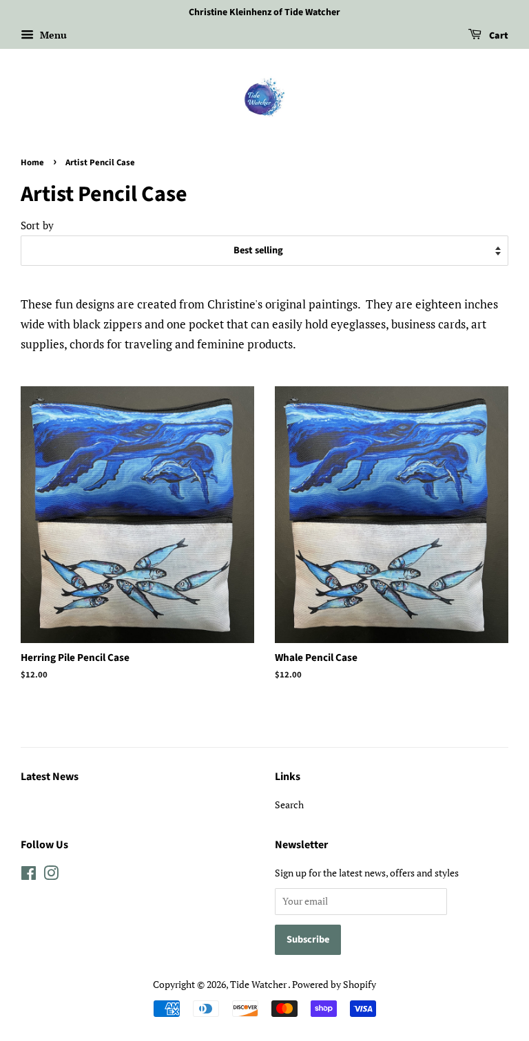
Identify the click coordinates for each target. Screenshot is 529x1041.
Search (289, 804)
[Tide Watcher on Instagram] (51, 875)
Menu (52, 34)
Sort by (37, 225)
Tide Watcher (259, 984)
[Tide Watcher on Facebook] (29, 875)
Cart (497, 36)
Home (32, 162)
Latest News (50, 776)
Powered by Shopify (334, 984)
